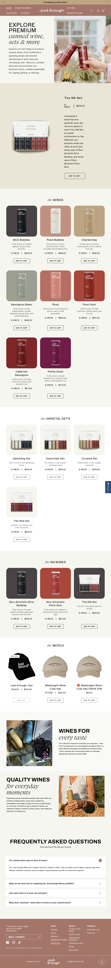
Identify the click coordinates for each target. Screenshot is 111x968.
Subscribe (39, 937)
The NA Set (89, 602)
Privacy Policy (33, 962)
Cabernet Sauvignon (21, 373)
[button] (91, 10)
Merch (54, 936)
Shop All (55, 943)
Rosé (55, 304)
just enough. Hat (22, 685)
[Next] (107, 2)
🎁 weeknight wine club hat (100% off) (89, 687)
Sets (53, 933)
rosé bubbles (55, 239)
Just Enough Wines (19, 948)
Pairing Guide (76, 943)
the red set (22, 521)
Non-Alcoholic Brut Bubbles (21, 603)
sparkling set (21, 458)
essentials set (55, 458)
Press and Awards (74, 939)
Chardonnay (89, 239)
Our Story (74, 934)
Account (73, 950)
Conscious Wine (74, 930)
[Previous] (3, 2)
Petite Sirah (55, 371)
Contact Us (93, 930)
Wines (54, 930)
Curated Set (89, 458)
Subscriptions (59, 940)
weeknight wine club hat (55, 687)
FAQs (71, 947)
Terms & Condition (75, 962)
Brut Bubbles (21, 239)
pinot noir (89, 304)
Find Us (91, 933)
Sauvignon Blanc (21, 304)
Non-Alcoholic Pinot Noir (55, 603)
